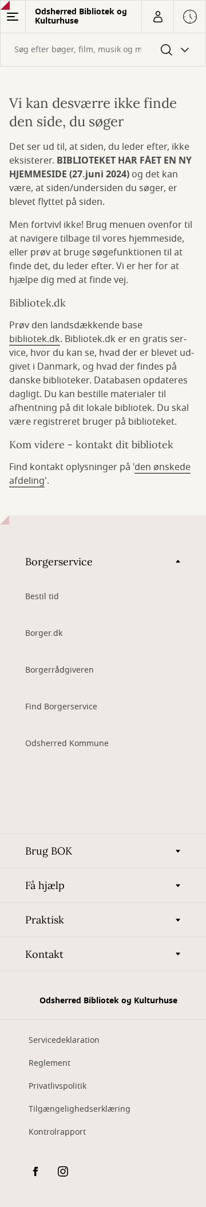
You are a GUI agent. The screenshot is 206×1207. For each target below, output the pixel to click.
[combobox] (103, 49)
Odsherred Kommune (67, 744)
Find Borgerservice (61, 707)
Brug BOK (48, 850)
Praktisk (44, 919)
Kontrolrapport (57, 1132)
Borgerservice (59, 561)
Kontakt (44, 954)
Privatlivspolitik (57, 1086)
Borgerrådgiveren (59, 670)
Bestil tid (42, 597)
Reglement (49, 1063)
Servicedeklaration (64, 1040)
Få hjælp (45, 885)
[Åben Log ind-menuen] (157, 17)
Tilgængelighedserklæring (79, 1109)
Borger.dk (43, 633)
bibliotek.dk (34, 339)
